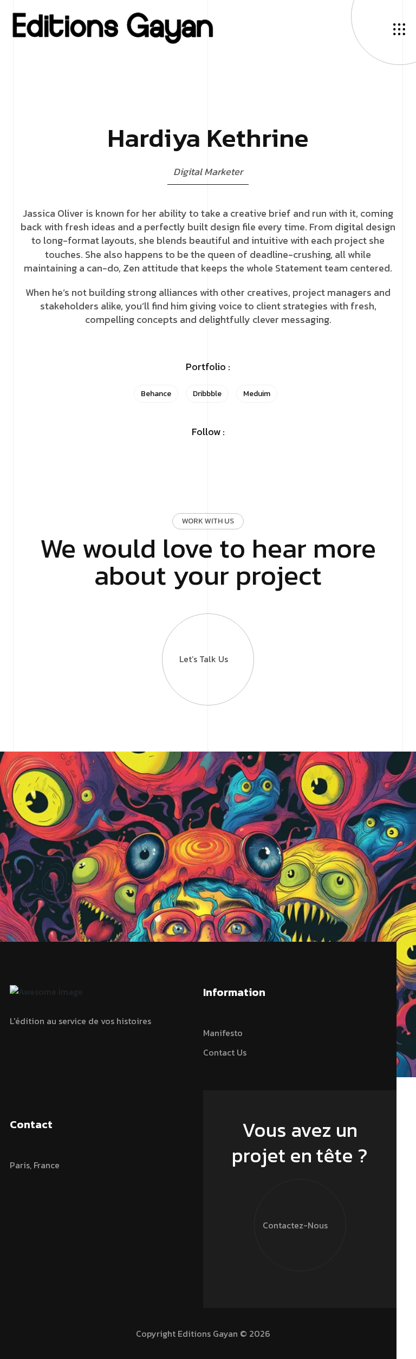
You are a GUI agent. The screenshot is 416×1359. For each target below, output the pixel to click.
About (22, 217)
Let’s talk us (203, 658)
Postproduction (242, 71)
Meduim (256, 393)
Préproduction (240, 58)
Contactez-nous (295, 1225)
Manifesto (231, 19)
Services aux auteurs (251, 45)
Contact (25, 233)
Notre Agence (238, 6)
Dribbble (207, 393)
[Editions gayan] (112, 27)
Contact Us (233, 32)
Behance (156, 393)
